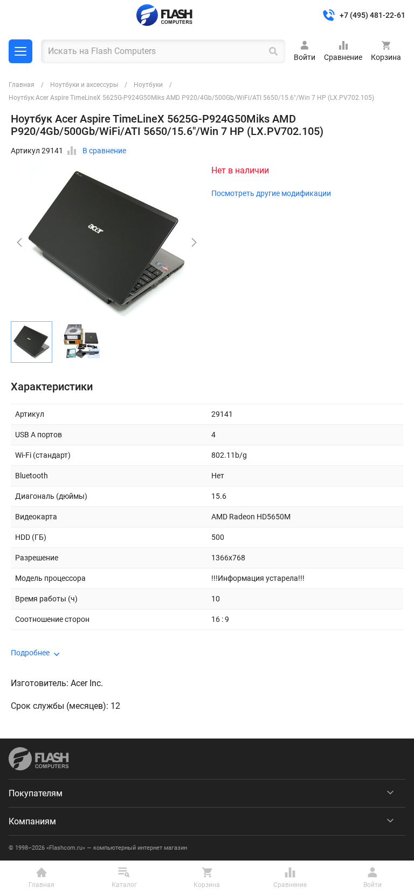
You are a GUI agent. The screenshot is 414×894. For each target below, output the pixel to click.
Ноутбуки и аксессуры (84, 85)
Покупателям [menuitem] (36, 793)
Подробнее (30, 652)
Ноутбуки (148, 85)
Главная (21, 85)
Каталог (20, 51)
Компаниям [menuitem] (32, 821)
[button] (194, 242)
